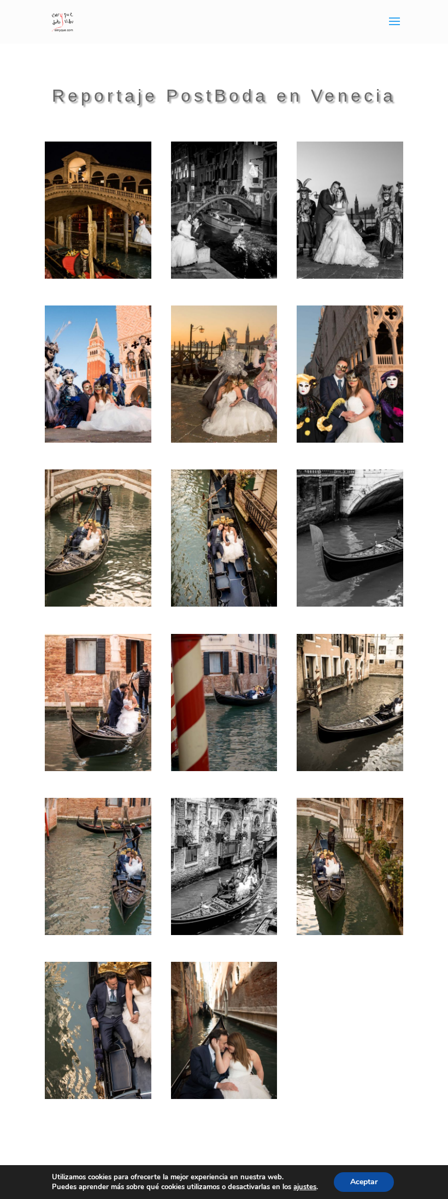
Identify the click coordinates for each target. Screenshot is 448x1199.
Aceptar (364, 1182)
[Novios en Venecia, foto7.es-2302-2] (224, 932)
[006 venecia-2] (350, 439)
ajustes (304, 1187)
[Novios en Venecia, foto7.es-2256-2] (350, 603)
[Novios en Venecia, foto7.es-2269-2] (224, 768)
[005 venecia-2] (224, 439)
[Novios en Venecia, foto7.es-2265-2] (98, 768)
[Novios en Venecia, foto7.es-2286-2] (350, 768)
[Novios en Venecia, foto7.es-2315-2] (350, 932)
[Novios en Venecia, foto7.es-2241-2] (224, 603)
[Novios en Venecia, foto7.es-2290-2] (98, 932)
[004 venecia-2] (98, 439)
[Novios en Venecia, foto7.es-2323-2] (98, 1096)
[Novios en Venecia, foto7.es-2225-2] (98, 603)
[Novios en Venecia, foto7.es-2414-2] (224, 1096)
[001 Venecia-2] (98, 276)
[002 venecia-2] (224, 276)
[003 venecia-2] (350, 276)
